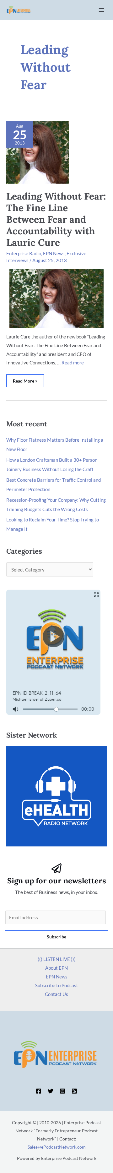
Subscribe (56, 936)
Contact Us (56, 994)
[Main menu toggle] (101, 10)
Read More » (27, 378)
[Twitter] (50, 1091)
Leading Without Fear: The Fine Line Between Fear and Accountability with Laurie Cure (56, 219)
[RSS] (74, 1091)
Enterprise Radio (23, 253)
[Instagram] (62, 1091)
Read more (73, 362)
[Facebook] (38, 1091)
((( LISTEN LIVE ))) (57, 959)
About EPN (56, 968)
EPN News (54, 253)
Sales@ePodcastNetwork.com (57, 1147)
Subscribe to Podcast (56, 985)
